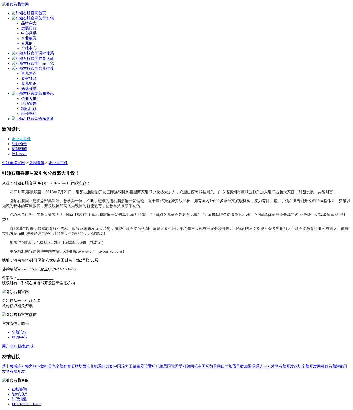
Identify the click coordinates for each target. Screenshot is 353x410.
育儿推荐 (46, 68)
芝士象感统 (11, 366)
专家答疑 (29, 78)
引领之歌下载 (32, 366)
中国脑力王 (123, 366)
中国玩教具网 (209, 366)
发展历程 (29, 28)
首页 (42, 13)
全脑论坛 (19, 332)
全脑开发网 (311, 366)
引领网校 (190, 366)
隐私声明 (26, 346)
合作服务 (46, 119)
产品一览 (46, 63)
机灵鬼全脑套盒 (57, 366)
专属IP (26, 43)
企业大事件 (30, 99)
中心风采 (29, 33)
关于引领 (46, 18)
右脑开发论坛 (290, 366)
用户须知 (9, 346)
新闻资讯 (46, 93)
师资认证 (46, 58)
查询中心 (19, 337)
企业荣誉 (29, 38)
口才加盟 (228, 366)
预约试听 (19, 394)
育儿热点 (29, 73)
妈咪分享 (29, 88)
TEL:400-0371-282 (26, 404)
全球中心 (29, 48)
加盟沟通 (19, 399)
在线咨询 (19, 389)
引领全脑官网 (13, 163)
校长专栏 (29, 114)
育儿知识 (29, 83)
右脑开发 (17, 371)
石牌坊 (77, 366)
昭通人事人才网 (265, 366)
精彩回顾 (29, 109)
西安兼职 (90, 366)
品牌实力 (29, 23)
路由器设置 (142, 366)
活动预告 (29, 104)
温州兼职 (105, 366)
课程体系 (46, 53)
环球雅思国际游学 (167, 366)
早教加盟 (244, 366)
